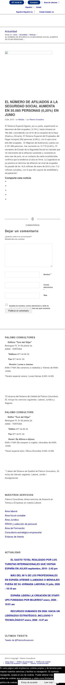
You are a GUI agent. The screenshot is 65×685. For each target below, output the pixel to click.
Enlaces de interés (14, 536)
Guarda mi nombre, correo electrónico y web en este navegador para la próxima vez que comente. (29, 307)
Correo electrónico (48, 287)
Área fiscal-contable (15, 515)
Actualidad (11, 31)
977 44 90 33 (17, 2)
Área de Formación (15, 528)
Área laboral (11, 511)
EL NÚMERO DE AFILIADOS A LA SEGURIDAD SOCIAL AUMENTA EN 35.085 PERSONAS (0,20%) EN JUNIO (32, 108)
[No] (57, 683)
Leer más (48, 682)
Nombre (47, 274)
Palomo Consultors (37, 119)
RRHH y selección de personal (21, 523)
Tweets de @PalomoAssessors (19, 640)
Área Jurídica (12, 519)
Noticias (33, 34)
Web (45, 295)
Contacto (34, 2)
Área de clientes (50, 2)
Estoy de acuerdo (29, 682)
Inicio (15, 34)
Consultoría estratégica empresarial (23, 532)
